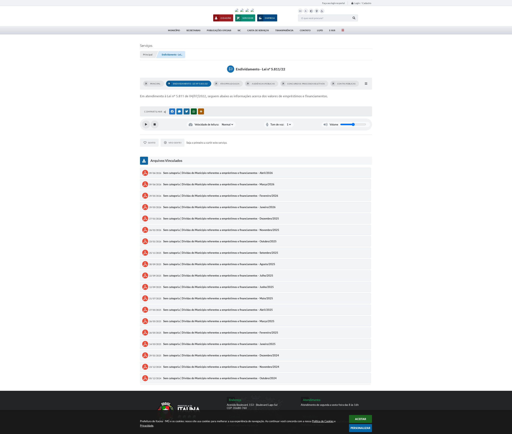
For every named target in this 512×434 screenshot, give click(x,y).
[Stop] (155, 124)
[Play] (146, 124)
